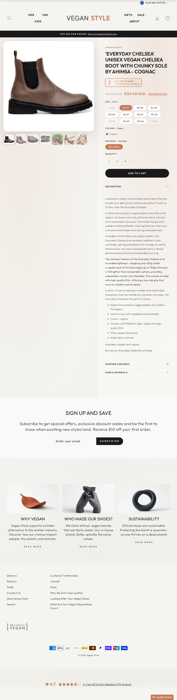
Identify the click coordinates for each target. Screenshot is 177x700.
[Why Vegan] (33, 498)
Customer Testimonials (64, 575)
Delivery (12, 575)
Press (53, 587)
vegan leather (143, 305)
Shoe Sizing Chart (17, 598)
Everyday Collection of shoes (135, 350)
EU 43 (154, 114)
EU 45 (126, 121)
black (122, 344)
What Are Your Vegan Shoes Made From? (71, 606)
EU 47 (155, 121)
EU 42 (140, 114)
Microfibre (114, 146)
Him (46, 15)
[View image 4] (45, 139)
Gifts (128, 15)
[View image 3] (33, 139)
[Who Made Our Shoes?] (88, 498)
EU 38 (140, 107)
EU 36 (112, 107)
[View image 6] (69, 139)
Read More (33, 546)
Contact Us (14, 593)
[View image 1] (9, 139)
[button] (162, 697)
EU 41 (126, 114)
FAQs (10, 587)
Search (11, 604)
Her (31, 15)
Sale (141, 15)
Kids (38, 21)
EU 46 (140, 121)
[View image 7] (81, 139)
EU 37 (126, 107)
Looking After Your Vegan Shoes (69, 598)
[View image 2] (21, 139)
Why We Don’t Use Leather (66, 593)
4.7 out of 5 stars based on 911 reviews (107, 684)
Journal (55, 581)
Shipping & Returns (117, 364)
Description (113, 186)
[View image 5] (57, 139)
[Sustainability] (144, 498)
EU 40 (112, 114)
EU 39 (154, 107)
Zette (80, 534)
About (134, 21)
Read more (144, 542)
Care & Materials (116, 372)
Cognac (113, 134)
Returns (11, 581)
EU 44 (112, 121)
